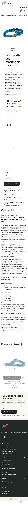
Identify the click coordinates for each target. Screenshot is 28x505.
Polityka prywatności (7, 447)
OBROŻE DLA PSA (23, 15)
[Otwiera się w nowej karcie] (11, 437)
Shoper (18, 499)
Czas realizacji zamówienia (9, 474)
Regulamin (5, 484)
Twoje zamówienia (7, 460)
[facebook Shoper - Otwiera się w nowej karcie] (3, 437)
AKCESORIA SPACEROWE (11, 15)
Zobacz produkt (12, 377)
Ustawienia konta (7, 462)
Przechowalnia (6, 465)
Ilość (6, 175)
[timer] (14, 109)
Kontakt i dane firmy (7, 491)
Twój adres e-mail (5, 408)
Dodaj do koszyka (13, 183)
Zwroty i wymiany (7, 482)
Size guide (7, 170)
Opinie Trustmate (7, 453)
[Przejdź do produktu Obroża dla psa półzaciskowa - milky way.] (14, 363)
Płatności (4, 472)
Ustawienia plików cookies (9, 449)
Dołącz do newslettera (9, 411)
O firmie (4, 493)
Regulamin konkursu (7, 451)
